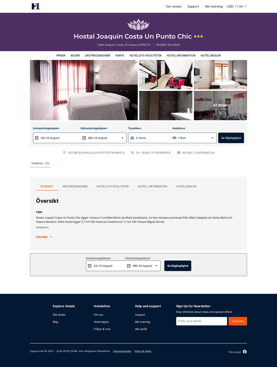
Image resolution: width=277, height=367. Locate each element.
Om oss (98, 314)
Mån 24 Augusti (97, 137)
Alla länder (59, 314)
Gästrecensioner (97, 55)
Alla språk (141, 329)
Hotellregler (211, 55)
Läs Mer (42, 237)
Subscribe (238, 321)
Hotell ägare (101, 321)
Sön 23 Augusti (50, 137)
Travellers (134, 128)
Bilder (75, 55)
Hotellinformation (181, 55)
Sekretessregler (122, 351)
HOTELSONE (70, 351)
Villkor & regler (143, 351)
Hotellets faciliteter (145, 55)
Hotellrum (178, 128)
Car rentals (173, 6)
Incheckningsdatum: (46, 128)
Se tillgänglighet (231, 137)
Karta (120, 55)
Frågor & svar (102, 329)
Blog (55, 321)
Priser (60, 55)
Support (193, 6)
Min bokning (214, 6)
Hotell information (152, 186)
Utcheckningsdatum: (93, 128)
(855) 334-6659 (170, 44)
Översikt (47, 186)
